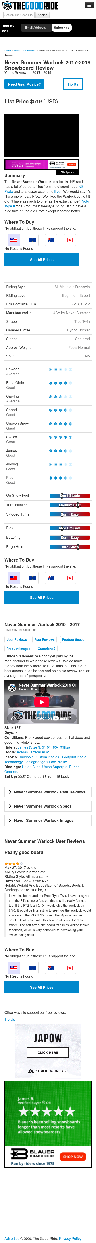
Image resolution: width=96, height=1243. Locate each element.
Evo (57, 191)
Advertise (11, 1238)
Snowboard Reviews (25, 50)
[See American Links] (14, 240)
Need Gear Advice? (24, 84)
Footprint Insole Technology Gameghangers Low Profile (45, 759)
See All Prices (42, 259)
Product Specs (73, 639)
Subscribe (61, 27)
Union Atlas (31, 766)
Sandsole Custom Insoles (39, 756)
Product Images (18, 648)
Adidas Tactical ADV (33, 752)
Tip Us (72, 84)
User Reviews (16, 639)
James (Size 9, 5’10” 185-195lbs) (44, 747)
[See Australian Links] (51, 240)
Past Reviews (44, 639)
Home (7, 50)
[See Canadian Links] (70, 240)
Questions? (47, 648)
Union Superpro (54, 766)
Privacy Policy (70, 1238)
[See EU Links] (33, 240)
